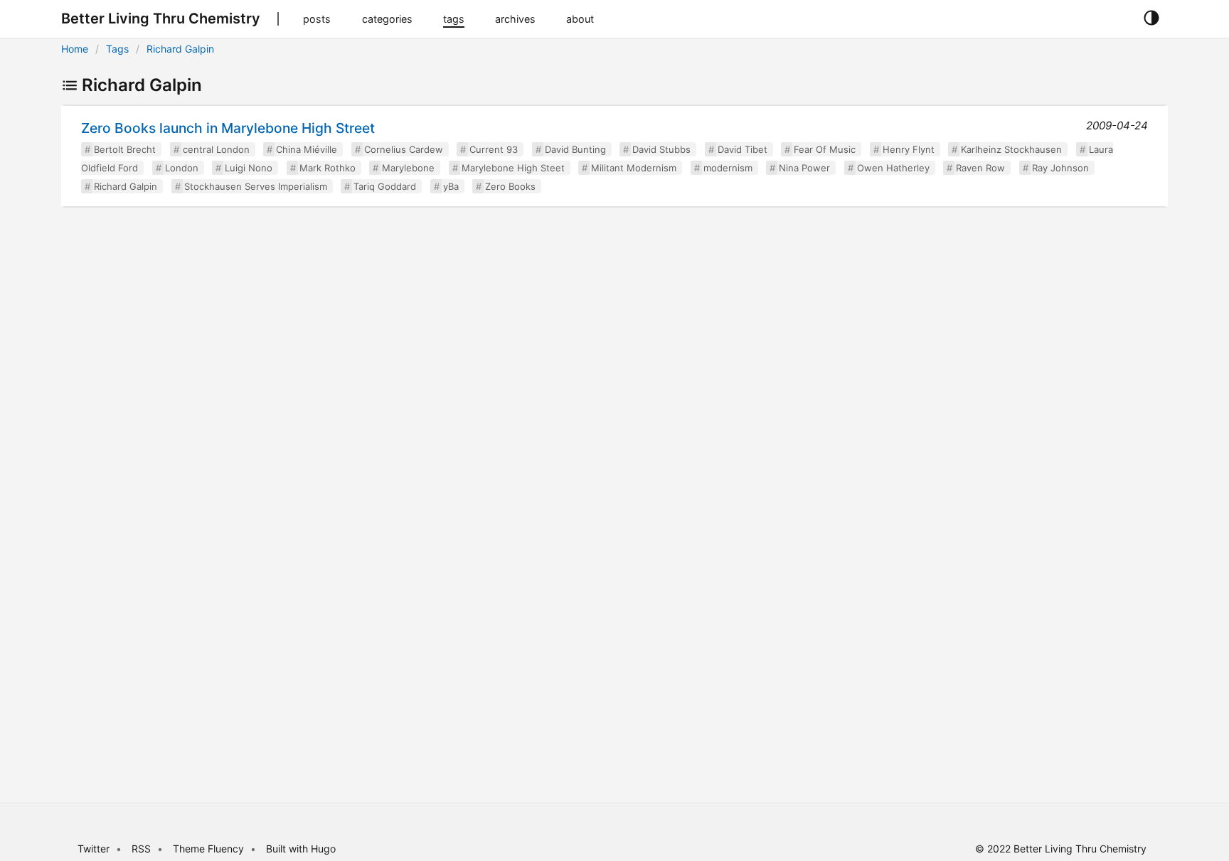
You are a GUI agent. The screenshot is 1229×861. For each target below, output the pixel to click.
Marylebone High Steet (513, 167)
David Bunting (575, 149)
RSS (141, 849)
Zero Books (510, 186)
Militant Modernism (633, 167)
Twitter (94, 849)
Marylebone (408, 167)
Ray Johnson (1060, 167)
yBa (451, 186)
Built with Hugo (301, 849)
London (181, 167)
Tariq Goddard (384, 186)
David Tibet (742, 149)
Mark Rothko (327, 167)
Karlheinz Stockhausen (1011, 149)
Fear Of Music (825, 149)
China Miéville (306, 149)
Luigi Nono (248, 167)
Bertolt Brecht (125, 149)
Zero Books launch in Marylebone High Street (228, 128)
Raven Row (980, 167)
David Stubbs (661, 149)
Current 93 (493, 149)
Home (74, 49)
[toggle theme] (1151, 18)
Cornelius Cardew (403, 149)
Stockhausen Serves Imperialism (255, 186)
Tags (117, 49)
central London (216, 149)
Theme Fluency (210, 849)
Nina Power (804, 167)
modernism (727, 167)
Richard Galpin (180, 49)
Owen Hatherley (893, 167)
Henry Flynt (909, 149)
